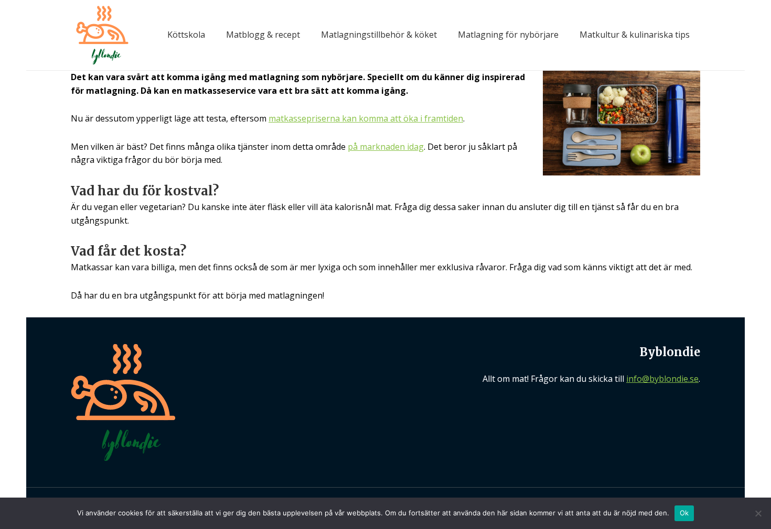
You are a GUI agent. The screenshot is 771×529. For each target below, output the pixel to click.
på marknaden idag (386, 146)
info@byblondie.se (662, 378)
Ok (684, 513)
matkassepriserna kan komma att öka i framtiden (366, 118)
